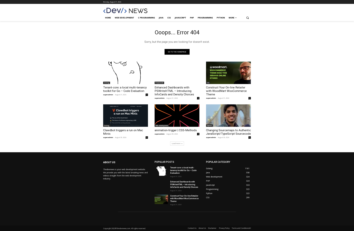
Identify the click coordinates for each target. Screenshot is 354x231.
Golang (106, 83)
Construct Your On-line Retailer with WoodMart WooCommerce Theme (226, 91)
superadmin (108, 95)
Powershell (159, 83)
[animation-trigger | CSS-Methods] (177, 115)
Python (209, 126)
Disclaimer (212, 228)
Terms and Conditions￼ (241, 228)
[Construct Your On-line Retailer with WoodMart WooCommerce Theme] (228, 73)
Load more (176, 143)
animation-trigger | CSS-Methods (176, 130)
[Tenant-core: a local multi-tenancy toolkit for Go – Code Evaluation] (125, 73)
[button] (247, 17)
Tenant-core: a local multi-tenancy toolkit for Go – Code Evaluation (125, 89)
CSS (208, 83)
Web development (161, 126)
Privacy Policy (224, 228)
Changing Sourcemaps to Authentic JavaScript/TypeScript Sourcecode (228, 132)
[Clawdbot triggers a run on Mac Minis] (125, 115)
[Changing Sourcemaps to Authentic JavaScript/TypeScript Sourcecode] (228, 115)
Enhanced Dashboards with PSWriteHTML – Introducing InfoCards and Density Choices (174, 91)
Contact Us (192, 228)
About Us (202, 228)
